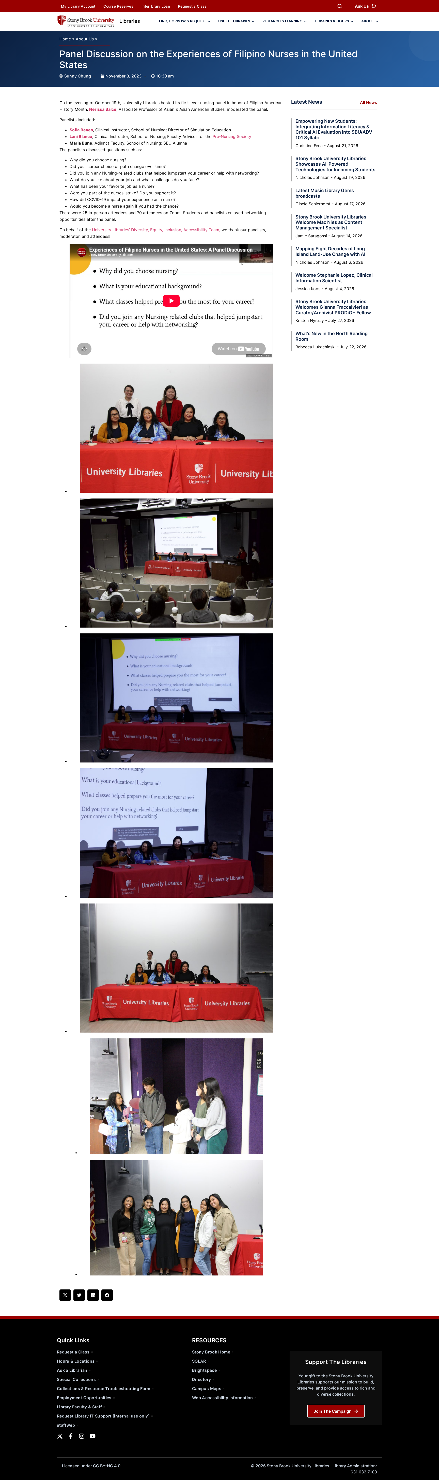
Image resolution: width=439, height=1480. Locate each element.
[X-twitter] (60, 1436)
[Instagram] (82, 1436)
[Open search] (340, 6)
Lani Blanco (81, 136)
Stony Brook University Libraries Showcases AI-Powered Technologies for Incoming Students (335, 164)
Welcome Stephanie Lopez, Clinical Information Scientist (334, 277)
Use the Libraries (234, 21)
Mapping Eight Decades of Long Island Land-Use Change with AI (330, 251)
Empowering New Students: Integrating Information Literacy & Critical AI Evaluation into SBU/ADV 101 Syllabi (333, 129)
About (367, 21)
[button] (65, 1295)
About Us (85, 38)
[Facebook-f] (71, 1436)
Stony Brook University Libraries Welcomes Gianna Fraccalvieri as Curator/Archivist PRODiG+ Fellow (333, 307)
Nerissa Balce (102, 109)
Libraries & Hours (332, 21)
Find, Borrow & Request (182, 21)
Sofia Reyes (81, 129)
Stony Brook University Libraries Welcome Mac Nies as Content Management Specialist (330, 222)
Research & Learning (282, 21)
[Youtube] (93, 1436)
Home (65, 38)
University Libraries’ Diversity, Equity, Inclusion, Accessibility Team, (156, 229)
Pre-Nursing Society (232, 136)
